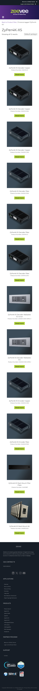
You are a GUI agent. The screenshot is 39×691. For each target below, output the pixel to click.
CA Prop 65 (19, 689)
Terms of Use (34, 687)
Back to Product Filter (9, 22)
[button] (13, 573)
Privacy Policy (27, 687)
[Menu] (3, 17)
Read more (19, 74)
